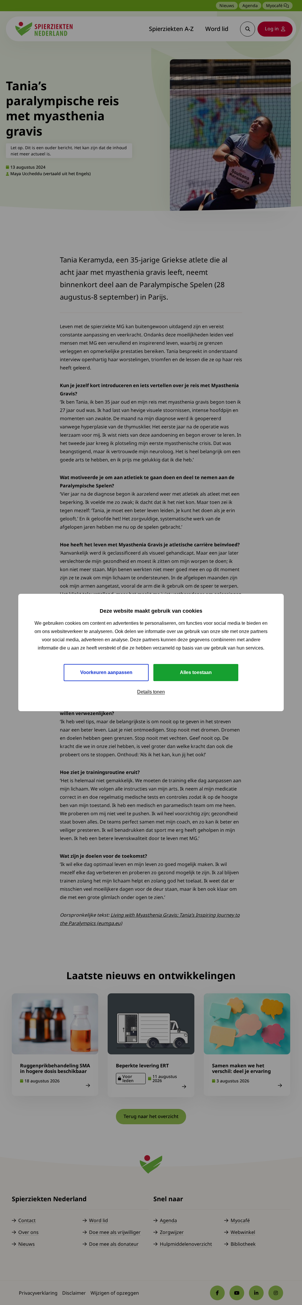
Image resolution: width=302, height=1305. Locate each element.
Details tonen (151, 691)
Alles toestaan (196, 672)
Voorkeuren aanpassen (106, 672)
